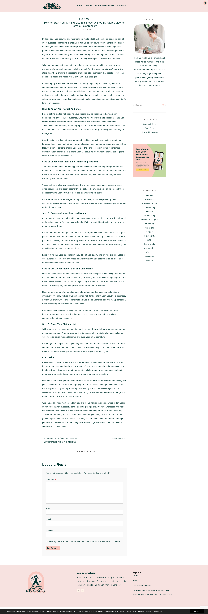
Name (49, 508)
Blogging (149, 195)
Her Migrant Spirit (104, 6)
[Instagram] (78, 590)
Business (84, 19)
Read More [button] (158, 611)
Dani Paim (149, 128)
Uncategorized (149, 248)
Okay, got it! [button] (197, 611)
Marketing (149, 228)
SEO (149, 240)
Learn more (154, 85)
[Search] (163, 105)
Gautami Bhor (149, 124)
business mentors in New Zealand (68, 403)
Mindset (149, 232)
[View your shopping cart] (205, 3)
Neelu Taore (117, 438)
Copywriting (149, 208)
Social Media (149, 244)
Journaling (149, 224)
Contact (121, 6)
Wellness (149, 256)
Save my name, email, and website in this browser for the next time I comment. (84, 541)
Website (49, 530)
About (89, 6)
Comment (51, 480)
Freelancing (149, 216)
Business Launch (149, 203)
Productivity (149, 236)
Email (49, 519)
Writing (149, 260)
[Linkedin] (82, 590)
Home (80, 6)
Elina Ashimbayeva (149, 132)
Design (149, 212)
